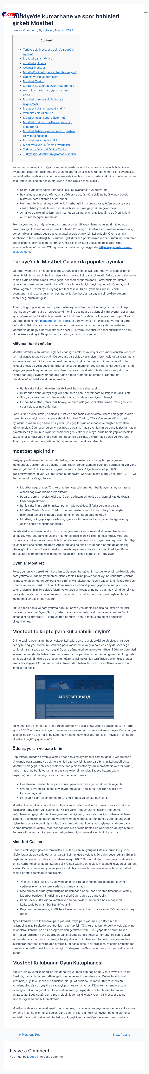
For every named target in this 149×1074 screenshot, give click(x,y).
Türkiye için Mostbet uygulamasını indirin (49, 154)
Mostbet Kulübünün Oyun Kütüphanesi (48, 86)
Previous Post (30, 1034)
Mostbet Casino (33, 81)
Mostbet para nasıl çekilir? (40, 140)
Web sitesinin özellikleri (38, 113)
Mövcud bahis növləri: (37, 58)
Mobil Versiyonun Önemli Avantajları (46, 145)
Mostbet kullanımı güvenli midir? (44, 108)
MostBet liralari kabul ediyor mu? (44, 117)
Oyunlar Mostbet (34, 67)
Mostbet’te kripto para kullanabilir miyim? (49, 72)
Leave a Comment (24, 30)
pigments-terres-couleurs (57, 321)
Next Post (122, 1034)
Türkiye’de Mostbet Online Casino (45, 149)
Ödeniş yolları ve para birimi (41, 77)
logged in (33, 1056)
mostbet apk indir (34, 63)
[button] (146, 14)
